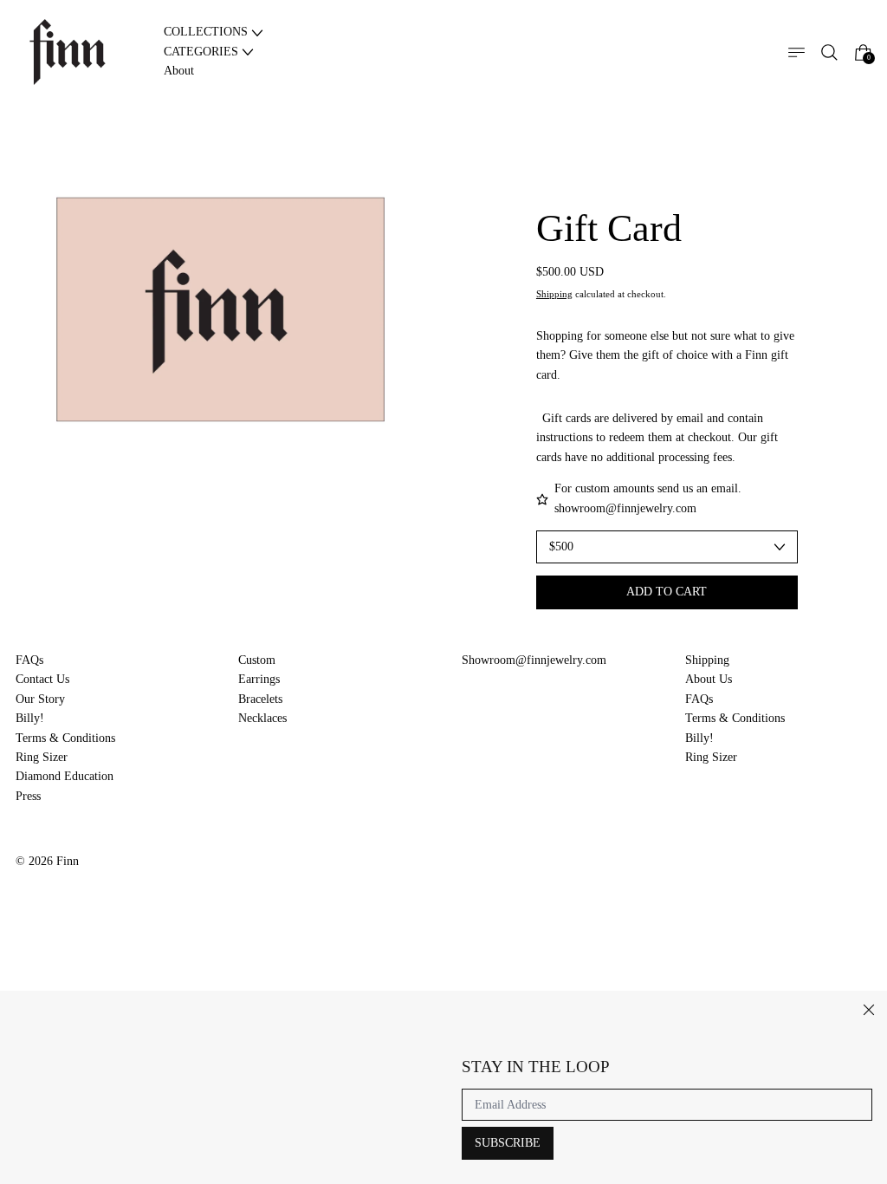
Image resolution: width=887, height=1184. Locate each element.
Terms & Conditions (65, 738)
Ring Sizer (42, 757)
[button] (829, 52)
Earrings (259, 679)
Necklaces (262, 718)
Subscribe (508, 1142)
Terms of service (221, 886)
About (179, 70)
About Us (708, 679)
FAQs (29, 660)
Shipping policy (313, 886)
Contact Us (42, 679)
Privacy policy (132, 886)
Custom (256, 660)
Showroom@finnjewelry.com (534, 660)
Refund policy (50, 886)
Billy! (30, 718)
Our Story (40, 699)
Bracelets (260, 699)
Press (28, 796)
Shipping (554, 294)
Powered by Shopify (66, 931)
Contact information (65, 905)
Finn (67, 861)
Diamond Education (64, 776)
